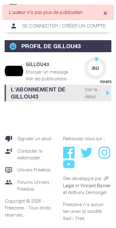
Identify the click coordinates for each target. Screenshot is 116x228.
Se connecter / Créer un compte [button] (58, 26)
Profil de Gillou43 (51, 46)
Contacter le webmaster (23, 154)
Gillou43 (37, 64)
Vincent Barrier (95, 185)
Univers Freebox (27, 170)
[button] (58, 93)
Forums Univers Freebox (27, 185)
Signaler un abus (28, 138)
